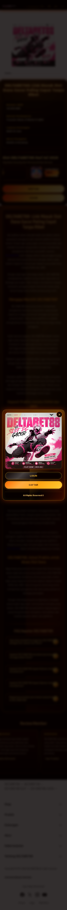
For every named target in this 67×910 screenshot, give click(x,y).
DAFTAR (33, 485)
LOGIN (33, 476)
